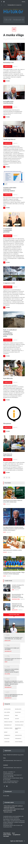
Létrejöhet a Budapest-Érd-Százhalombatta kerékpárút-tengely (18, 586)
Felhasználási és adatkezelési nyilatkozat (13, 805)
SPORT (4, 532)
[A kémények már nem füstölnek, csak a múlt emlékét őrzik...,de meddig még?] (14, 625)
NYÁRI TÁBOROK (18, 741)
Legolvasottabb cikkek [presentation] (14, 614)
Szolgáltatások (16, 834)
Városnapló (6, 836)
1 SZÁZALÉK (6, 741)
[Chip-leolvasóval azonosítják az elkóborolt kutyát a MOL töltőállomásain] (14, 493)
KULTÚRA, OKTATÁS (19, 721)
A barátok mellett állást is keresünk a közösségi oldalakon (9, 189)
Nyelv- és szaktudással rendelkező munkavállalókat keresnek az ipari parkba (10, 333)
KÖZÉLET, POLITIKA (8, 721)
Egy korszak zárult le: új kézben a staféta (12, 550)
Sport (13, 833)
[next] (8, 608)
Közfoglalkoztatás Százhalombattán (8, 102)
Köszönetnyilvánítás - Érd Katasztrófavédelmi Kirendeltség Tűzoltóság (17, 596)
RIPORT (5, 732)
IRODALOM (6, 718)
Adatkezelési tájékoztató (9, 807)
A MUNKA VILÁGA (7, 66)
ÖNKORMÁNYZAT (8, 651)
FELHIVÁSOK (18, 712)
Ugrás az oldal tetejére (16, 841)
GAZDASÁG (6, 715)
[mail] (4, 2)
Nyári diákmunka (8, 378)
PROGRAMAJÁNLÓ (19, 725)
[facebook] (1, 2)
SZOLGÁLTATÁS (18, 735)
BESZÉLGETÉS (15, 609)
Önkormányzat (6, 833)
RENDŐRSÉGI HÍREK (16, 599)
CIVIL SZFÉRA (7, 673)
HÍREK (13, 589)
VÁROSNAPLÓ (18, 738)
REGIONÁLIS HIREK (8, 728)
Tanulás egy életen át (9, 139)
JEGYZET (5, 552)
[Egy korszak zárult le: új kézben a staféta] (14, 542)
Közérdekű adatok (8, 812)
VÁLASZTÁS (6, 738)
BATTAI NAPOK (7, 709)
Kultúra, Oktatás (7, 834)
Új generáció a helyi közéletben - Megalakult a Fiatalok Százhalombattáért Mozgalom (12, 671)
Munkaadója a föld (8, 62)
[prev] (8, 586)
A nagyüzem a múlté (9, 283)
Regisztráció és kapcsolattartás (7, 454)
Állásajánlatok (7, 423)
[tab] (14, 615)
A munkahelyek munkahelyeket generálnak (7, 230)
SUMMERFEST (7, 735)
